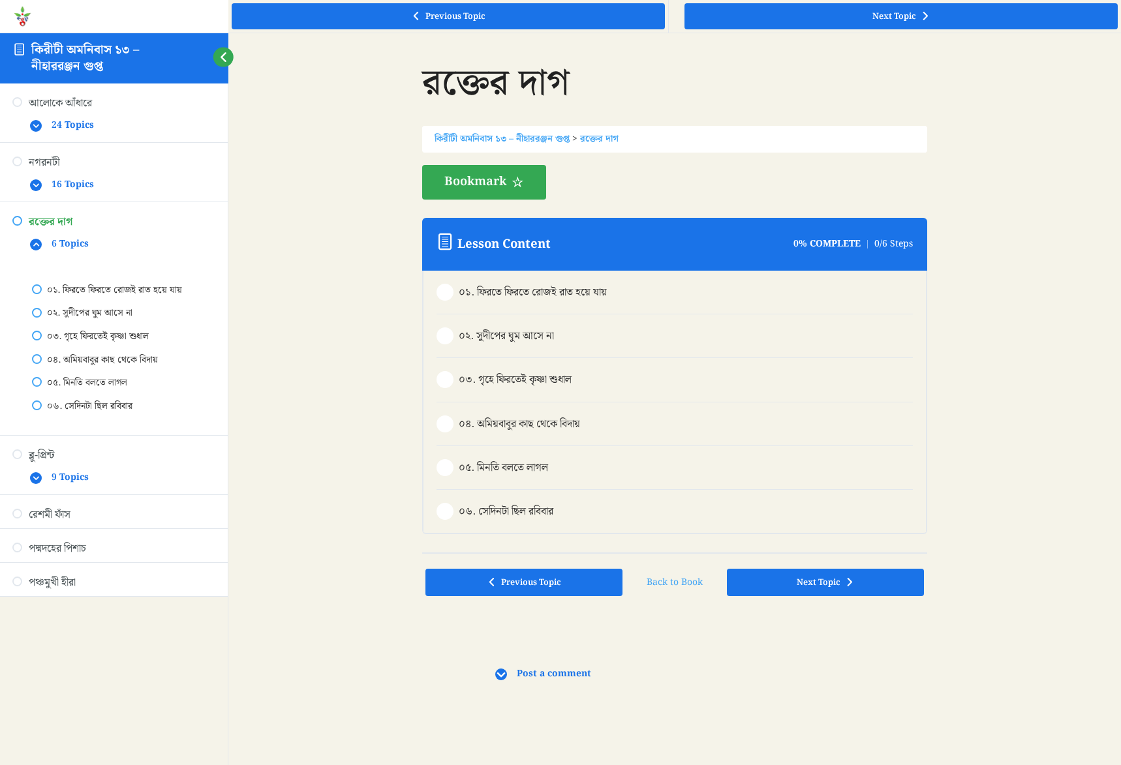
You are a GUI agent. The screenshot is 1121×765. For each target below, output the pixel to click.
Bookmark (475, 181)
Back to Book (675, 582)
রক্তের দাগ (599, 139)
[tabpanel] (674, 182)
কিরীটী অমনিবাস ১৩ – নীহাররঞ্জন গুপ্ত (85, 58)
